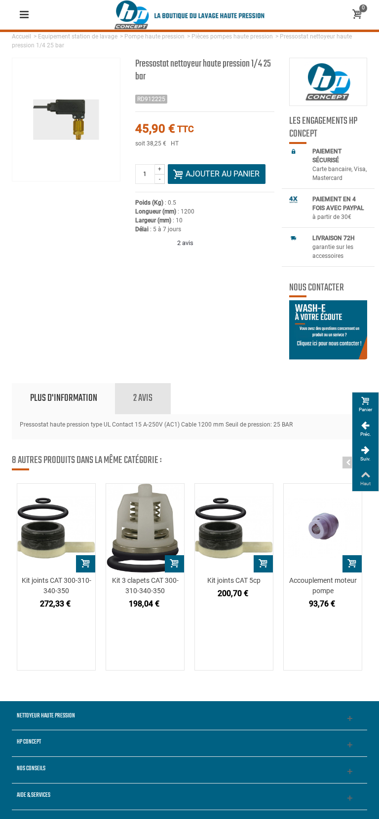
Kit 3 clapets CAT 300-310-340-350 (145, 585)
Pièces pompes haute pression (232, 36)
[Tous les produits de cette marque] (328, 82)
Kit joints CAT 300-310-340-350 (56, 585)
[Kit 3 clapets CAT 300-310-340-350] (145, 528)
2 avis (142, 398)
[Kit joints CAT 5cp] (234, 528)
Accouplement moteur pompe (323, 585)
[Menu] (24, 14)
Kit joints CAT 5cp (234, 580)
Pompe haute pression (154, 36)
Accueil (21, 36)
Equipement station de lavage (77, 36)
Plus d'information (63, 398)
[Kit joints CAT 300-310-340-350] (56, 528)
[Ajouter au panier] (85, 563)
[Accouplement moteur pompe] (323, 528)
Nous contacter (316, 288)
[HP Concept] (189, 14)
